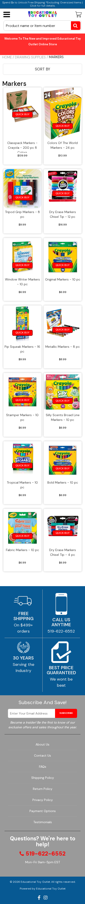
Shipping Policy (42, 778)
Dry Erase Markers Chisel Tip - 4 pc (62, 552)
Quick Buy (22, 114)
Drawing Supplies (30, 57)
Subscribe (66, 713)
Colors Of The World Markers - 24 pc (62, 145)
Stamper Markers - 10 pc (22, 417)
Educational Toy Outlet (35, 882)
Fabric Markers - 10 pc (22, 550)
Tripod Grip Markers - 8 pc (22, 214)
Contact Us (42, 755)
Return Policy (42, 789)
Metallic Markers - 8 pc (62, 347)
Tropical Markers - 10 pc (22, 484)
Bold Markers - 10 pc (62, 482)
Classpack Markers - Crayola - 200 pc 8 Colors (22, 147)
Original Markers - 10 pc (62, 279)
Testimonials (42, 822)
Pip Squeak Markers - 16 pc (22, 349)
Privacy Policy (42, 800)
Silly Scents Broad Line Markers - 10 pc (63, 417)
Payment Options (42, 811)
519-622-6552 (61, 631)
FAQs (42, 767)
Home (7, 57)
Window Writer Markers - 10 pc (22, 281)
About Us (42, 744)
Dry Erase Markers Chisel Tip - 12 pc (62, 214)
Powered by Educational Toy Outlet (43, 888)
